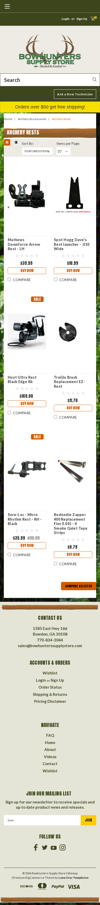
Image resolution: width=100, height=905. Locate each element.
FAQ (50, 735)
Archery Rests (61, 119)
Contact (50, 763)
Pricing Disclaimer (50, 701)
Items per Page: (68, 143)
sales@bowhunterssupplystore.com (50, 645)
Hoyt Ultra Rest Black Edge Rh (22, 379)
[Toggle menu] (7, 9)
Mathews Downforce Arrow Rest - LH (24, 244)
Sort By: (28, 143)
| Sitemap (72, 873)
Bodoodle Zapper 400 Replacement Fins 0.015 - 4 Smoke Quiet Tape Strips (70, 523)
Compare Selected (78, 586)
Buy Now (27, 270)
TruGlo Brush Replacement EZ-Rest (69, 381)
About (50, 749)
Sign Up (81, 19)
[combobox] (50, 79)
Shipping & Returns (50, 694)
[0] (91, 20)
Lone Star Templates (73, 877)
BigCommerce (34, 877)
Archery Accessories (32, 119)
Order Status (50, 687)
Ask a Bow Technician (75, 94)
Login (65, 19)
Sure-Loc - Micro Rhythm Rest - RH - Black (25, 519)
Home (8, 119)
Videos (50, 756)
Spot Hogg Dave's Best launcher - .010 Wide (71, 244)
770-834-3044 (50, 640)
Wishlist (50, 673)
